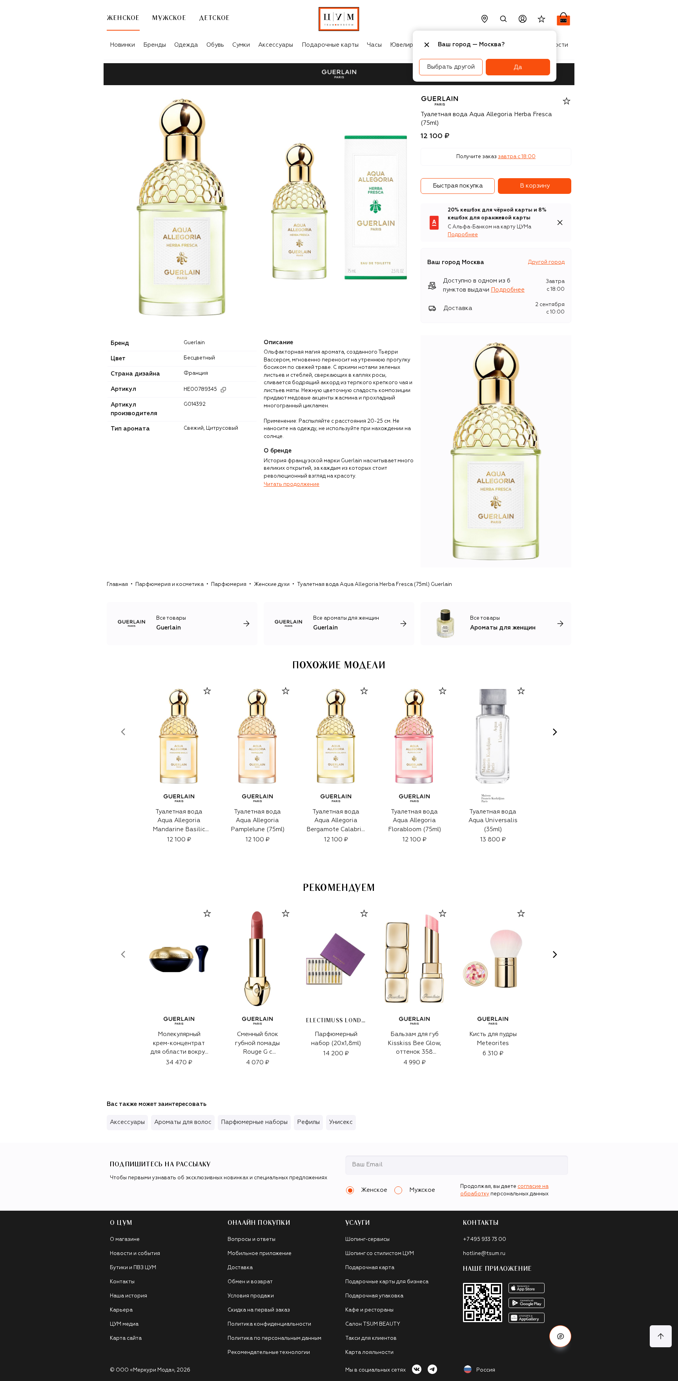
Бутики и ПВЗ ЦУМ (133, 1267)
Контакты (122, 1281)
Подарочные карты (330, 45)
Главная (117, 584)
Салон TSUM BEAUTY (372, 1324)
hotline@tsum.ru (484, 1253)
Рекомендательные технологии (269, 1352)
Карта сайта (126, 1338)
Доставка (240, 1267)
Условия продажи (251, 1296)
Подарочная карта (369, 1267)
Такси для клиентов (371, 1338)
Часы (374, 45)
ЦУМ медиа (124, 1324)
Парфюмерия (228, 584)
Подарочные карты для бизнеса (386, 1281)
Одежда (186, 45)
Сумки (241, 45)
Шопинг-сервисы (367, 1239)
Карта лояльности (369, 1352)
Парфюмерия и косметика (169, 584)
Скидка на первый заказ (259, 1310)
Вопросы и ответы (251, 1239)
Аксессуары (275, 45)
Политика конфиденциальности (269, 1324)
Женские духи (272, 584)
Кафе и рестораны (369, 1310)
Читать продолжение (291, 484)
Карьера (121, 1310)
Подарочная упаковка (374, 1296)
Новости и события (135, 1253)
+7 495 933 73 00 (484, 1239)
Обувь (215, 45)
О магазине (125, 1239)
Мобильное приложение (260, 1253)
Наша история (128, 1296)
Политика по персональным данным (274, 1338)
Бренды (154, 45)
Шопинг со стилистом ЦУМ (379, 1253)
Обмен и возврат (250, 1281)
